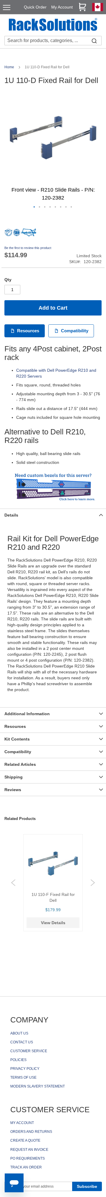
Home (9, 67)
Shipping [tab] (13, 777)
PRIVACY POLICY (24, 1069)
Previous (13, 882)
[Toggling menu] (6, 7)
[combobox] (53, 40)
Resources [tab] (15, 726)
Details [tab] (11, 515)
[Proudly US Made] (29, 235)
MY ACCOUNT (22, 1123)
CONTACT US (21, 1042)
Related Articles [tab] (20, 764)
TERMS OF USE (23, 1077)
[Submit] (94, 40)
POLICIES (18, 1060)
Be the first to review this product (27, 248)
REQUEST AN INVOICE (29, 1150)
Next (93, 882)
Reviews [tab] (12, 789)
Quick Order (35, 7)
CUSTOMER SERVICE (28, 1051)
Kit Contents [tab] (17, 739)
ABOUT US (19, 1033)
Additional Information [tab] (27, 713)
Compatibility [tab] (17, 751)
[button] (34, 207)
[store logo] (53, 25)
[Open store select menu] (97, 9)
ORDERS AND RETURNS (31, 1132)
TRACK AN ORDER (26, 1167)
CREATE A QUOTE (25, 1140)
